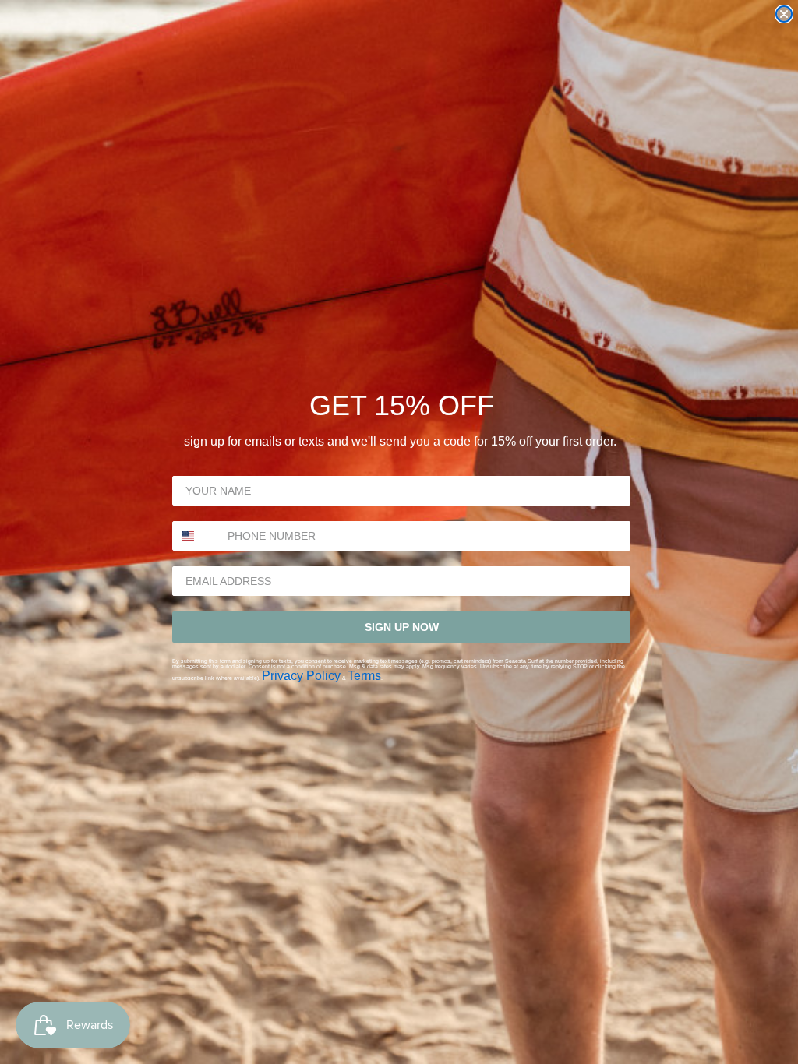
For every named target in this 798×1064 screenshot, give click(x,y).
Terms (364, 675)
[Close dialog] (784, 14)
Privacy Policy (301, 675)
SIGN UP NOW (402, 627)
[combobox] (196, 536)
